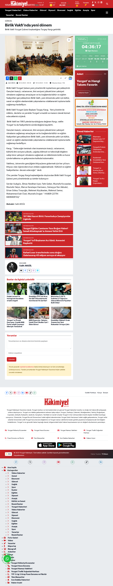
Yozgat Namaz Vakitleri (68, 430)
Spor (93, 10)
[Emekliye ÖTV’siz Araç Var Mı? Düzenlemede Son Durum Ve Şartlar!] (39, 289)
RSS (9, 454)
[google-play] (66, 445)
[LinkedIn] (22, 393)
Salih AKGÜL (11, 83)
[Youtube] (26, 393)
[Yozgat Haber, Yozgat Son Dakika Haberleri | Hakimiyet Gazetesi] (19, 3)
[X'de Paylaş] (11, 78)
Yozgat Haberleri (13, 10)
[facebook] (16, 462)
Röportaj (12, 546)
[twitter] (30, 462)
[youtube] (58, 462)
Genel (14, 476)
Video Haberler (30, 10)
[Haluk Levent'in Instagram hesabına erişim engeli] (17, 289)
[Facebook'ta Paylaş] (7, 78)
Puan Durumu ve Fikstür (16, 438)
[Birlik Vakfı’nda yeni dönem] (39, 56)
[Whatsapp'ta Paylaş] (16, 78)
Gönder (11, 359)
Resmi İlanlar (22, 15)
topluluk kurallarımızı (27, 367)
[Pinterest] (15, 393)
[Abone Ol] (70, 78)
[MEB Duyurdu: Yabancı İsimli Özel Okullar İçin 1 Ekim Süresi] (39, 313)
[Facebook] (25, 271)
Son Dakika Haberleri (67, 438)
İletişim (105, 393)
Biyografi (12, 549)
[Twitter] (29, 271)
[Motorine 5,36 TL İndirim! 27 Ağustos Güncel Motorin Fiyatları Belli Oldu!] (61, 289)
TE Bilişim (105, 454)
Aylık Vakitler (82, 66)
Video (10, 540)
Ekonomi (61, 10)
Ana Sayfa (12, 467)
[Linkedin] (37, 271)
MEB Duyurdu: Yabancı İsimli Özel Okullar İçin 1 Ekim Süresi (38, 322)
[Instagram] (33, 271)
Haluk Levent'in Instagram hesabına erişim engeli (15, 299)
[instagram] (44, 462)
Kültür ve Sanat (18, 501)
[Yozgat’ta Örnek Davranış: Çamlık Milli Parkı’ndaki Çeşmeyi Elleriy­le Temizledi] (17, 313)
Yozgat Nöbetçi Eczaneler (17, 430)
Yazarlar (10, 15)
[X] (11, 393)
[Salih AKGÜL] (12, 267)
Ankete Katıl (83, 93)
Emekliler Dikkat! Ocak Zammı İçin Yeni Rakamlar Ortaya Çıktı (60, 322)
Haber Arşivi (91, 438)
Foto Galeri (13, 538)
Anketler (12, 552)
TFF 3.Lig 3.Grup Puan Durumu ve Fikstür (29, 574)
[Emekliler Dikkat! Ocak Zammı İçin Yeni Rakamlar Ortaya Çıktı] (61, 313)
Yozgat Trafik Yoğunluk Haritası (93, 432)
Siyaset (51, 10)
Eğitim (78, 10)
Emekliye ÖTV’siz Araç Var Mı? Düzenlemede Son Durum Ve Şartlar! (38, 299)
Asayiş (86, 10)
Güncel (43, 10)
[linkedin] (101, 462)
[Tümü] (105, 74)
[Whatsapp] (34, 393)
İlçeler (14, 490)
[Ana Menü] (107, 12)
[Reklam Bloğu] (91, 112)
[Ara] (107, 4)
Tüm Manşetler (39, 438)
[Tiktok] (30, 393)
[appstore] (47, 445)
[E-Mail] (21, 271)
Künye (99, 393)
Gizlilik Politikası (90, 393)
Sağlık (70, 10)
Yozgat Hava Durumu (41, 430)
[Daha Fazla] (20, 78)
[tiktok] (87, 462)
